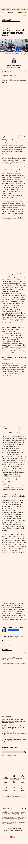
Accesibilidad (5, 832)
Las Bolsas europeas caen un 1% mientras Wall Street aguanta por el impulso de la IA (14, 733)
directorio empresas (22, 784)
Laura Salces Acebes (14, 65)
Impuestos (13, 23)
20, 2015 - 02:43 (16, 67)
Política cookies (18, 828)
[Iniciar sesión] (25, 12)
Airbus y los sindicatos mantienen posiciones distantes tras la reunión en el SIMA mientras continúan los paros (13, 727)
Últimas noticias (6, 716)
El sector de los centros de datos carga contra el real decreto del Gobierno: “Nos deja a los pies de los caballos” (14, 739)
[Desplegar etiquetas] (25, 653)
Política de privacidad (19, 830)
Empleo (8, 23)
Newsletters (16, 832)
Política (19, 23)
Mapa (10, 832)
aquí (24, 663)
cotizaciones (5, 790)
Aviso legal (12, 828)
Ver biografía (12, 630)
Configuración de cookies (9, 830)
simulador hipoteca (14, 778)
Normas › (24, 645)
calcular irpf (5, 778)
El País (24, 15)
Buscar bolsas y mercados (9, 747)
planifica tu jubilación (5, 784)
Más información (5, 659)
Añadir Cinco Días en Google (10, 75)
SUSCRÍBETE (20, 12)
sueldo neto (22, 778)
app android (22, 790)
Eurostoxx (8, 755)
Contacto (8, 828)
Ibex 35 (3, 9)
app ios (14, 790)
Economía (6, 20)
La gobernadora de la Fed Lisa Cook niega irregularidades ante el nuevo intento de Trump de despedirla (13, 721)
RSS (12, 832)
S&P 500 (14, 9)
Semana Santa (5, 652)
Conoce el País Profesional (14, 796)
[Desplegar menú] (3, 12)
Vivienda (4, 23)
